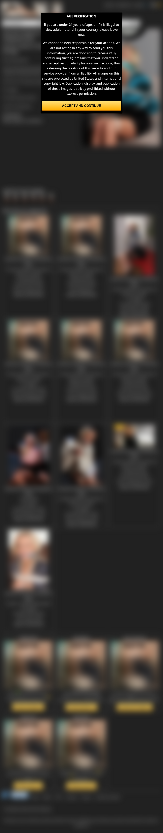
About (47, 797)
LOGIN (138, 5)
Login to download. (17, 106)
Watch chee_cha (28, 785)
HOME (109, 5)
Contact (71, 797)
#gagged (34, 68)
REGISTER (123, 5)
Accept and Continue (81, 105)
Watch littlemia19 (28, 707)
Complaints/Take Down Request (28, 809)
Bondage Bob (18, 60)
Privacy (86, 797)
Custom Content (107, 797)
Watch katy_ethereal (134, 707)
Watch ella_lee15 (81, 785)
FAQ (58, 797)
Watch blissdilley (81, 707)
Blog (35, 797)
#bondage (19, 68)
